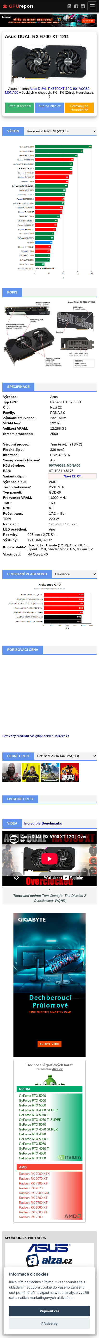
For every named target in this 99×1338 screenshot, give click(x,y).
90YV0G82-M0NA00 (64, 465)
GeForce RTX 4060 (32, 1153)
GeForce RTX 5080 (32, 1105)
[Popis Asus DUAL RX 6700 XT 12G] (49, 334)
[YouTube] (83, 6)
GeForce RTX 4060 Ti (34, 1148)
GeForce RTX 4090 (32, 1100)
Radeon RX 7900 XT (33, 1183)
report (21, 6)
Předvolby (49, 1324)
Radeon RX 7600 (31, 1217)
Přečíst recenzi (19, 106)
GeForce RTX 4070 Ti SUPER (40, 1120)
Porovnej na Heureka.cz (79, 108)
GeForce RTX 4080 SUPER (38, 1110)
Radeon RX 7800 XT (33, 1198)
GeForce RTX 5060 (32, 1144)
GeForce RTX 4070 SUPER (38, 1129)
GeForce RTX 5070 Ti (34, 1115)
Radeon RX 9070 (31, 1188)
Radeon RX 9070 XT (33, 1178)
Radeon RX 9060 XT (33, 1207)
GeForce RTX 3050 (32, 1158)
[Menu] (92, 6)
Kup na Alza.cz (49, 106)
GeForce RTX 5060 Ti (34, 1139)
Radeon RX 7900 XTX (34, 1174)
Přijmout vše (49, 1311)
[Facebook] (76, 6)
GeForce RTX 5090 (32, 1096)
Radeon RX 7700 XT (33, 1202)
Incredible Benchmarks (43, 823)
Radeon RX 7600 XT (33, 1212)
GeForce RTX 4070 (32, 1134)
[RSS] (69, 6)
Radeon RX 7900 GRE (34, 1193)
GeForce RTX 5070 (32, 1124)
